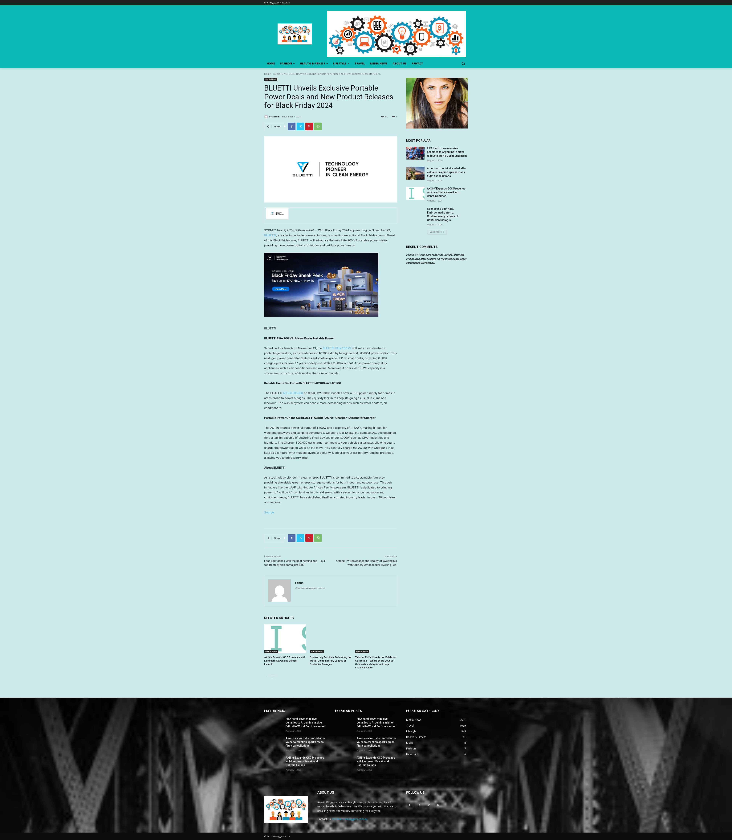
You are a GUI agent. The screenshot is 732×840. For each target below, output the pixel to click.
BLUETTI (270, 235)
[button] (463, 63)
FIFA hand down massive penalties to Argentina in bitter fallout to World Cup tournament (447, 152)
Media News (280, 73)
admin (276, 116)
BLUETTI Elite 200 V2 (337, 348)
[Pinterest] (309, 126)
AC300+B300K (293, 393)
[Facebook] (291, 126)
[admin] (266, 117)
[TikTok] (428, 805)
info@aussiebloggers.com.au (350, 819)
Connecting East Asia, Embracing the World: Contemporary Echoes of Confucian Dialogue (330, 661)
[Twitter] (300, 126)
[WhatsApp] (318, 126)
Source (269, 512)
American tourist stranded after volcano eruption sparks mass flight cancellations (446, 172)
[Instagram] (419, 805)
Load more (436, 231)
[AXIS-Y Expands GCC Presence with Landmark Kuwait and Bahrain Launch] (285, 638)
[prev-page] (266, 676)
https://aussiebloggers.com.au (310, 588)
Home (267, 73)
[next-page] (272, 676)
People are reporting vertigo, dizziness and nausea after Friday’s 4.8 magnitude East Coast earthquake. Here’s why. (436, 258)
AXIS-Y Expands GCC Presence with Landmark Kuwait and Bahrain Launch (284, 661)
